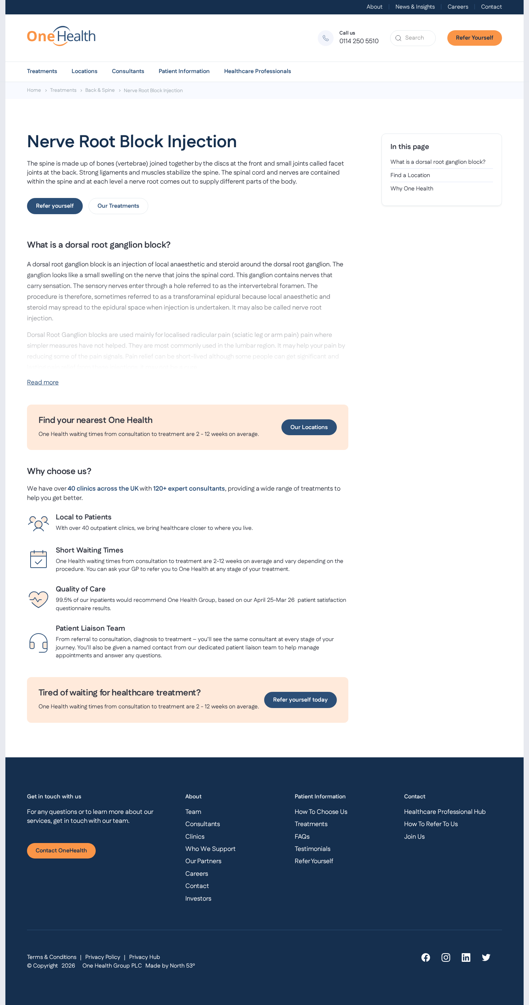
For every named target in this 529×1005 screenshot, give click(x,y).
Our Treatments (118, 206)
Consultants (128, 72)
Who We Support (210, 849)
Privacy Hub (144, 957)
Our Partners (203, 861)
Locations (85, 72)
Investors (198, 898)
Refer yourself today (300, 700)
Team (193, 812)
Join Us (414, 837)
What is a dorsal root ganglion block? (437, 162)
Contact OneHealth (61, 851)
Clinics (194, 837)
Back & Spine (100, 90)
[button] (42, 72)
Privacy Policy (102, 957)
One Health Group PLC (112, 966)
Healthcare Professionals (257, 72)
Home (34, 90)
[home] (64, 38)
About (375, 7)
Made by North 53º (170, 966)
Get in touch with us (54, 797)
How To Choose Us (321, 812)
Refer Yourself (474, 38)
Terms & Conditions (51, 957)
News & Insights (415, 7)
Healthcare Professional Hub (445, 812)
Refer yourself (55, 206)
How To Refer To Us (431, 824)
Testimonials (312, 849)
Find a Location (410, 176)
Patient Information (184, 72)
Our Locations (309, 427)
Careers (458, 7)
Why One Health (411, 189)
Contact (491, 7)
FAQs (302, 837)
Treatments (42, 72)
